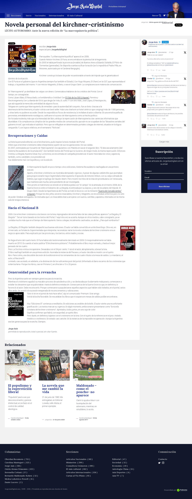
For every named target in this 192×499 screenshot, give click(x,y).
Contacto (162, 459)
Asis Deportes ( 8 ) (121, 472)
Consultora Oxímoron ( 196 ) (80, 466)
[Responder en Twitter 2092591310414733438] (148, 135)
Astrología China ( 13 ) (123, 469)
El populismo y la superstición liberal (20, 388)
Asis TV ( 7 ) (118, 475)
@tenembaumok (152, 65)
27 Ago (171, 52)
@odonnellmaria (172, 63)
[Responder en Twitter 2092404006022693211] (148, 96)
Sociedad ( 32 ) (119, 462)
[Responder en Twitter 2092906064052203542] (148, 70)
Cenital (149, 78)
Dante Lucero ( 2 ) (13, 482)
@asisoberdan (162, 52)
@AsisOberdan (152, 85)
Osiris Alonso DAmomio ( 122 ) (19, 469)
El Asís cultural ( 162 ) (76, 469)
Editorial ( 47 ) (119, 459)
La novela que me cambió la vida (53, 388)
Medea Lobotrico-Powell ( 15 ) (19, 479)
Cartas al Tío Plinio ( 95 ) (78, 475)
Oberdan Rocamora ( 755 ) (17, 459)
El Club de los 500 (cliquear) (77, 97)
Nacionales (40, 15)
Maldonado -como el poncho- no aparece (86, 390)
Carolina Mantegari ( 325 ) (17, 462)
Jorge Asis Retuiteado (160, 76)
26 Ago (168, 78)
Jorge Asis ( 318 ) (13, 466)
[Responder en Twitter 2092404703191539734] (148, 119)
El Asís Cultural (74, 15)
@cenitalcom (169, 65)
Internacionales (56, 15)
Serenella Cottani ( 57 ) (16, 472)
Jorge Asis (151, 52)
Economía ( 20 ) (120, 466)
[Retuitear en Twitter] (152, 76)
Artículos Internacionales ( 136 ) (81, 472)
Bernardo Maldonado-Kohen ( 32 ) (21, 475)
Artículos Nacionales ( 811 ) (79, 459)
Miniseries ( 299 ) (74, 462)
